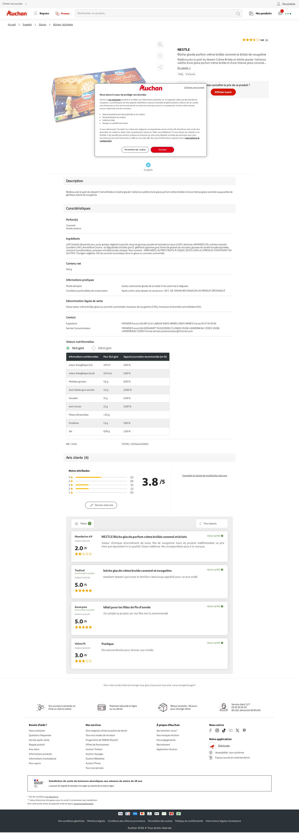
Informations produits (40, 754)
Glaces (42, 24)
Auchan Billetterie (95, 758)
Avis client (34, 749)
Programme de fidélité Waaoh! (102, 740)
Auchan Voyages (94, 754)
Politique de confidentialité (189, 821)
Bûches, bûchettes (63, 24)
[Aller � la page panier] (284, 13)
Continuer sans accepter (194, 87)
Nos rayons (35, 763)
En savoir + (184, 68)
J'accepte (162, 149)
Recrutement (163, 744)
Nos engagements (166, 740)
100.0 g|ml (104, 348)
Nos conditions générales (71, 821)
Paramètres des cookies (135, 149)
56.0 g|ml (78, 348)
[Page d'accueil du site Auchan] (17, 13)
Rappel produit (37, 744)
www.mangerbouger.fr (83, 803)
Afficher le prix (223, 92)
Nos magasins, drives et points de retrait (106, 730)
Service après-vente (39, 740)
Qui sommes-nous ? (167, 730)
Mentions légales (96, 821)
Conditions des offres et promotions (126, 821)
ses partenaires (114, 99)
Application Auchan (167, 749)
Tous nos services (94, 768)
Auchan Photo (93, 763)
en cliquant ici (52, 797)
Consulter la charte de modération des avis (204, 475)
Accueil (12, 24)
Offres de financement (97, 744)
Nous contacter (37, 730)
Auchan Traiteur (94, 749)
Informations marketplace (42, 758)
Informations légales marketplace (223, 821)
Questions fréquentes (40, 735)
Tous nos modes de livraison (100, 735)
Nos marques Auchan (168, 735)
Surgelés (27, 24)
